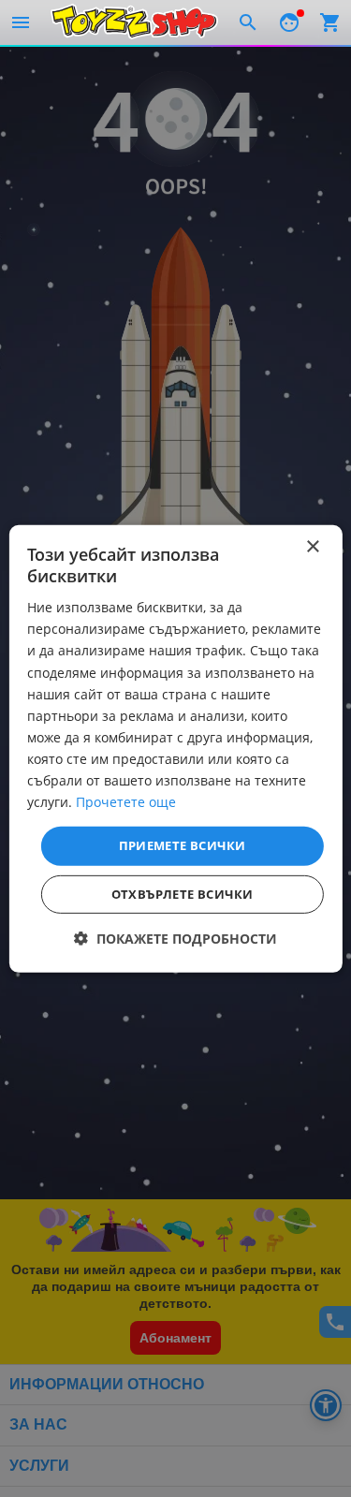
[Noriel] (134, 22)
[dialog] (175, 748)
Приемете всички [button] (182, 845)
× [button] (312, 546)
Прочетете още (126, 802)
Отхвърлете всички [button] (182, 894)
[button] (175, 938)
